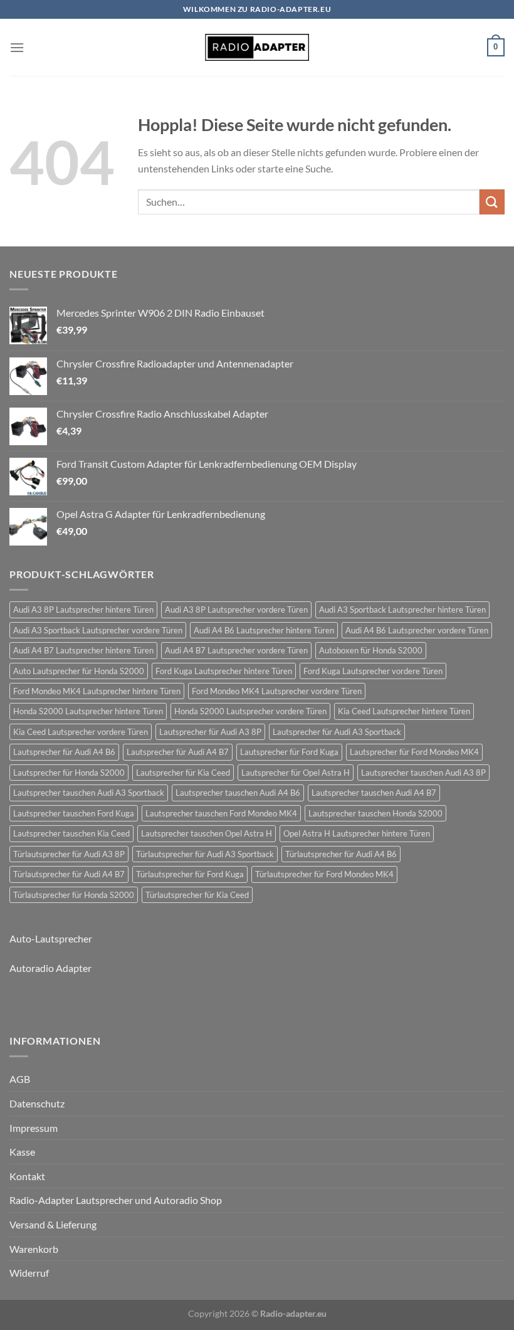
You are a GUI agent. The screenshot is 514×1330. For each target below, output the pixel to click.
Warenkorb (33, 1249)
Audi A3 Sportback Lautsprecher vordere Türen (97, 630)
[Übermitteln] (492, 201)
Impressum (33, 1128)
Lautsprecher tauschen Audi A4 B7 (374, 793)
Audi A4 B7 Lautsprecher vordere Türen (236, 650)
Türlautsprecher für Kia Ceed (197, 895)
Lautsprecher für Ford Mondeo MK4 (414, 752)
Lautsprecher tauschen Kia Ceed (71, 833)
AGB (19, 1079)
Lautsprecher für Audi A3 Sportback (337, 732)
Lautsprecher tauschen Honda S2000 (375, 813)
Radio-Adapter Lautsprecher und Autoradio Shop (115, 1200)
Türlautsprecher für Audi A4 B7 (69, 874)
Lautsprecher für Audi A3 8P (210, 732)
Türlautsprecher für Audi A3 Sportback (205, 854)
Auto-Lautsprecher (50, 938)
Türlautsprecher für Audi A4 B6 (341, 854)
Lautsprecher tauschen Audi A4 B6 (238, 793)
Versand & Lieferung (53, 1224)
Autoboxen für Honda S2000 (370, 650)
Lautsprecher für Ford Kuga (289, 752)
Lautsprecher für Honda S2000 (69, 773)
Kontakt (27, 1176)
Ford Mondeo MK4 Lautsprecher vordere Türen (277, 691)
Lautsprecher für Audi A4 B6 (64, 752)
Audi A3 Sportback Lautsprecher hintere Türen (402, 609)
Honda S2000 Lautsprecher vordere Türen (250, 711)
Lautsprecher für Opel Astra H (295, 773)
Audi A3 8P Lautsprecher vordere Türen (236, 609)
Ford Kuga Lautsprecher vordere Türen (373, 671)
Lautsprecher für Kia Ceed (183, 773)
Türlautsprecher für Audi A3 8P (69, 854)
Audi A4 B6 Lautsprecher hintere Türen (264, 630)
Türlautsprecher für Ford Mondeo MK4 (324, 874)
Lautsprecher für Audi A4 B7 (178, 752)
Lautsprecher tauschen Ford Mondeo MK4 (221, 813)
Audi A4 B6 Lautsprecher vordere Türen (416, 630)
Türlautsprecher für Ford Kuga (190, 874)
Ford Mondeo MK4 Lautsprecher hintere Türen (97, 691)
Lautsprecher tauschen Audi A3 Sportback (88, 793)
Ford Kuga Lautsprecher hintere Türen (223, 671)
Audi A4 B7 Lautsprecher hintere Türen (83, 650)
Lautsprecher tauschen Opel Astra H (206, 833)
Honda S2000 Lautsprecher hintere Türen (88, 711)
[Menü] (16, 47)
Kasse (22, 1152)
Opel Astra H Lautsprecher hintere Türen (356, 833)
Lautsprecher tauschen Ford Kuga (73, 813)
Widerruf (29, 1273)
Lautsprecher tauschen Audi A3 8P (423, 773)
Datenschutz (37, 1103)
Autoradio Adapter (50, 968)
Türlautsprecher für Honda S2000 (73, 895)
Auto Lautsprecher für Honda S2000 (78, 671)
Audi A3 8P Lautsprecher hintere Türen (83, 609)
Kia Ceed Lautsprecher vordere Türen (80, 732)
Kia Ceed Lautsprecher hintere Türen (404, 711)
